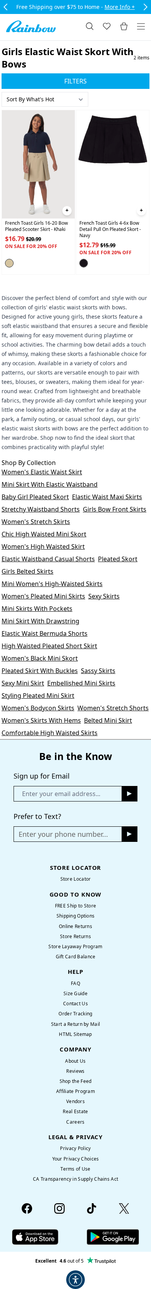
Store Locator (75, 879)
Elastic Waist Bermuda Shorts (45, 633)
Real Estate (75, 1111)
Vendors (75, 1101)
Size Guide (75, 993)
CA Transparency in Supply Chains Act (75, 1179)
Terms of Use (75, 1169)
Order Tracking (75, 1013)
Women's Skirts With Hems (41, 720)
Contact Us (75, 1003)
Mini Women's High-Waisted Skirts (52, 583)
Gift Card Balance (76, 956)
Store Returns (75, 936)
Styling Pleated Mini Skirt (38, 695)
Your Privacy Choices (75, 1158)
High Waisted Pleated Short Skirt (49, 646)
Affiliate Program (75, 1091)
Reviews (75, 1071)
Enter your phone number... (63, 834)
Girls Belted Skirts (27, 571)
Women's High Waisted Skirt (43, 546)
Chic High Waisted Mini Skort (44, 534)
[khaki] (9, 263)
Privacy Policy (75, 1148)
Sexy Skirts (104, 596)
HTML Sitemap (75, 1034)
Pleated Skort (117, 559)
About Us (75, 1061)
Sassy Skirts (98, 670)
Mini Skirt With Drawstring (40, 621)
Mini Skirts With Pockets (37, 608)
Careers (75, 1122)
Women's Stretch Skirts (36, 521)
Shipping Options (76, 916)
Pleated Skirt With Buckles (40, 670)
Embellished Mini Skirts (81, 683)
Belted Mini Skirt (108, 720)
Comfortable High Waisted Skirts (50, 733)
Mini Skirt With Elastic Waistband (50, 484)
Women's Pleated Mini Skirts (43, 596)
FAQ (75, 983)
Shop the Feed (76, 1081)
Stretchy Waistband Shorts (41, 509)
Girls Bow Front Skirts (114, 509)
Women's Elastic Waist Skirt (42, 472)
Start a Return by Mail (75, 1024)
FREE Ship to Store (75, 905)
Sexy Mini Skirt (23, 683)
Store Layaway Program (75, 946)
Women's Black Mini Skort (40, 658)
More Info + (120, 6)
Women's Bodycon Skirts (38, 708)
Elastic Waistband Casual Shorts (48, 559)
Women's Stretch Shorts (113, 708)
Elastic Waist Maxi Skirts (107, 497)
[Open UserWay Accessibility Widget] (75, 1279)
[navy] (83, 263)
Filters (75, 81)
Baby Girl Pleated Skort (35, 497)
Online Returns (75, 926)
